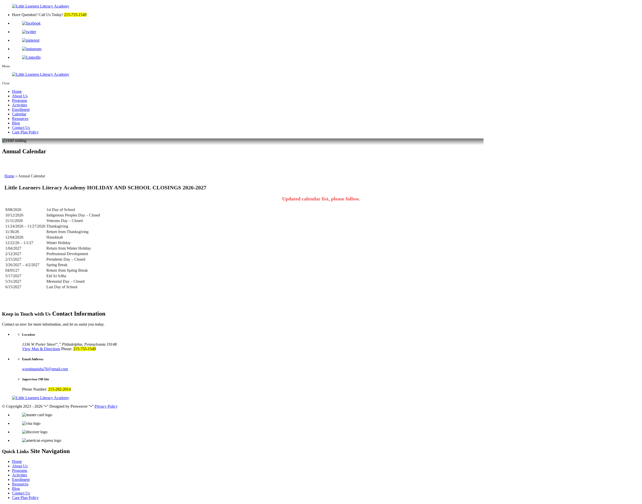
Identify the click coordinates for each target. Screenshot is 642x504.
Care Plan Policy (25, 132)
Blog (16, 123)
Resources (20, 118)
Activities (19, 105)
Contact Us (21, 127)
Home (17, 91)
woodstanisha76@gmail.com (45, 369)
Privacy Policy (106, 406)
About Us (20, 96)
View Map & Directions (41, 349)
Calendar (19, 114)
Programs (19, 100)
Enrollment (21, 109)
